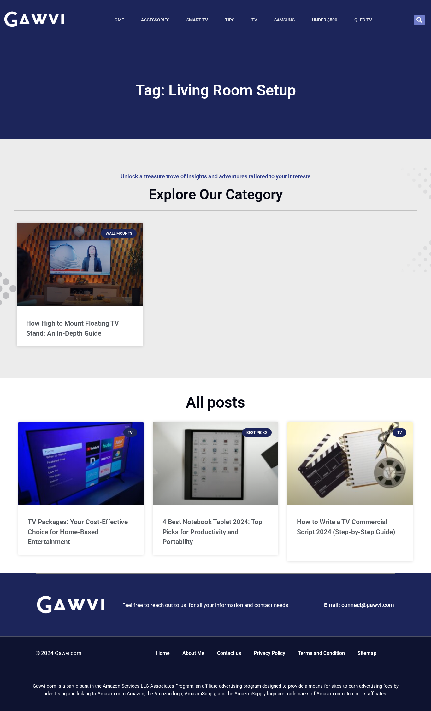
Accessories (155, 19)
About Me (193, 653)
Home (117, 19)
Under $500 (324, 19)
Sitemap (366, 653)
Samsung (284, 19)
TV (254, 19)
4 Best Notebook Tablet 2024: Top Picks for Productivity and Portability (212, 532)
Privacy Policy (269, 653)
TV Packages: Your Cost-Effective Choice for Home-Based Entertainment (78, 532)
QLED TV (363, 19)
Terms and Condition (321, 653)
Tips (229, 19)
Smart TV (197, 19)
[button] (419, 20)
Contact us (229, 653)
